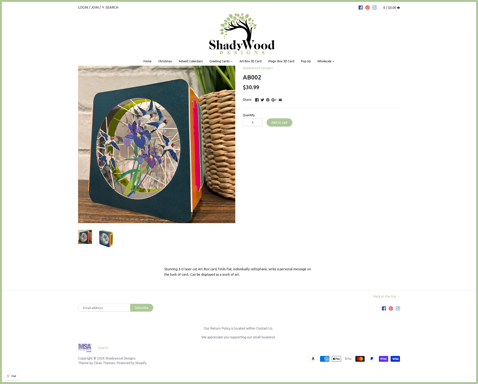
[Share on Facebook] (257, 99)
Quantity (249, 115)
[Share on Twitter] (262, 99)
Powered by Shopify (132, 363)
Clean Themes (104, 363)
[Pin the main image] (267, 99)
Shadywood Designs (258, 68)
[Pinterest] (367, 7)
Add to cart (279, 122)
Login (83, 7)
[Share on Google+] (274, 99)
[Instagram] (375, 7)
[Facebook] (360, 7)
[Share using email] (280, 99)
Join (95, 7)
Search (103, 348)
